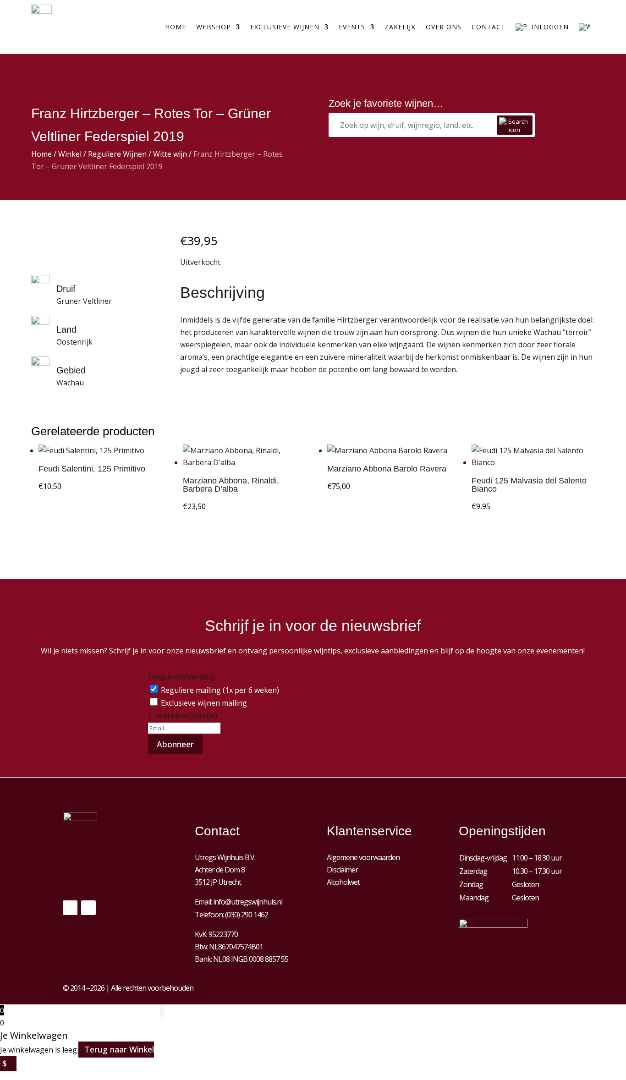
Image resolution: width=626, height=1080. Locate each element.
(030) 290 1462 (246, 915)
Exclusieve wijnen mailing (204, 703)
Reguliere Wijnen (117, 154)
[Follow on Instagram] (88, 907)
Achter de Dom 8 (220, 870)
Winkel (70, 154)
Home (175, 26)
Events (352, 26)
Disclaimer (342, 870)
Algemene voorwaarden (363, 857)
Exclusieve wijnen (284, 26)
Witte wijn (170, 154)
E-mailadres (182, 715)
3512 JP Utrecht (218, 882)
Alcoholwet (343, 882)
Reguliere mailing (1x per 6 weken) (220, 690)
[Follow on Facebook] (70, 907)
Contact (488, 26)
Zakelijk (400, 26)
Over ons (443, 26)
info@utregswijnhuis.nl (247, 902)
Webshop (213, 26)
